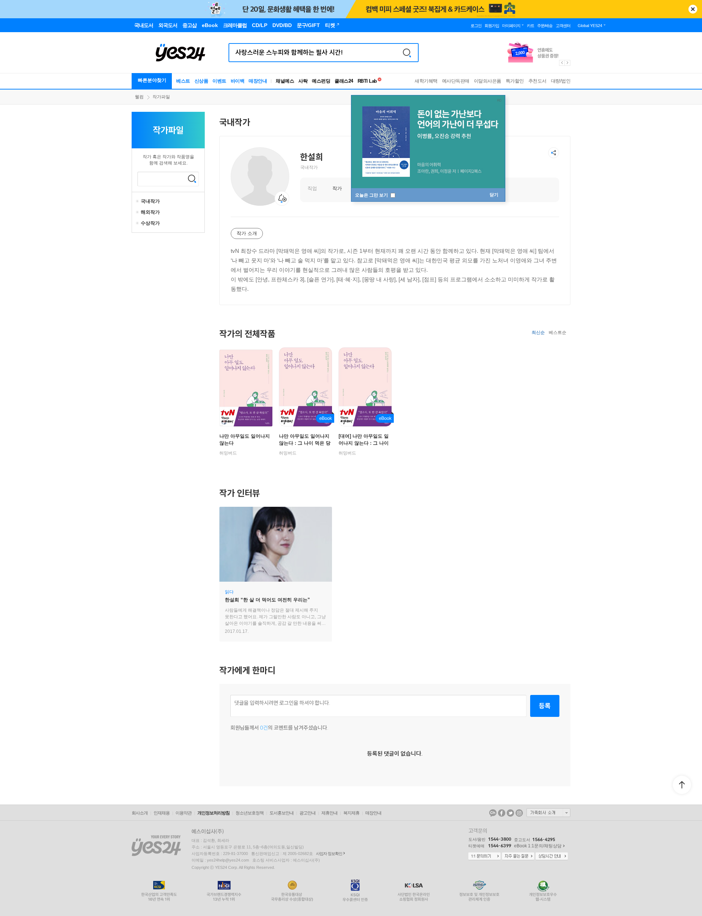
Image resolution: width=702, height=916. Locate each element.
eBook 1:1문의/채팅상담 (538, 845)
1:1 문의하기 (484, 856)
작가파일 (161, 96)
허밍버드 (228, 453)
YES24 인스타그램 (519, 813)
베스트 (183, 81)
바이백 (238, 81)
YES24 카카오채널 (493, 813)
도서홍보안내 (281, 813)
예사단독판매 (455, 81)
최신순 (538, 332)
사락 (302, 81)
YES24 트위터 (510, 813)
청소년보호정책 (249, 813)
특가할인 (515, 81)
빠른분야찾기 (152, 80)
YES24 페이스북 (501, 813)
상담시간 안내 (552, 856)
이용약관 (184, 813)
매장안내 (258, 81)
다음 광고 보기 (568, 62)
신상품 (201, 81)
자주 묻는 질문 (518, 856)
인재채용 (162, 813)
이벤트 (219, 81)
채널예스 (285, 81)
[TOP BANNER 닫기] (693, 9)
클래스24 (344, 81)
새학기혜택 (426, 81)
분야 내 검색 (192, 179)
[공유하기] (553, 153)
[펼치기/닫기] (138, 201)
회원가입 (491, 25)
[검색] (407, 52)
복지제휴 (351, 813)
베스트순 (557, 332)
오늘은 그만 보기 (372, 195)
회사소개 (140, 813)
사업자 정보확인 (329, 853)
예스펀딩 (321, 81)
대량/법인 (561, 81)
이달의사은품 (487, 81)
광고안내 (307, 813)
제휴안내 (329, 813)
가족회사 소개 (548, 812)
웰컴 (139, 96)
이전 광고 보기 (561, 62)
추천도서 (537, 81)
